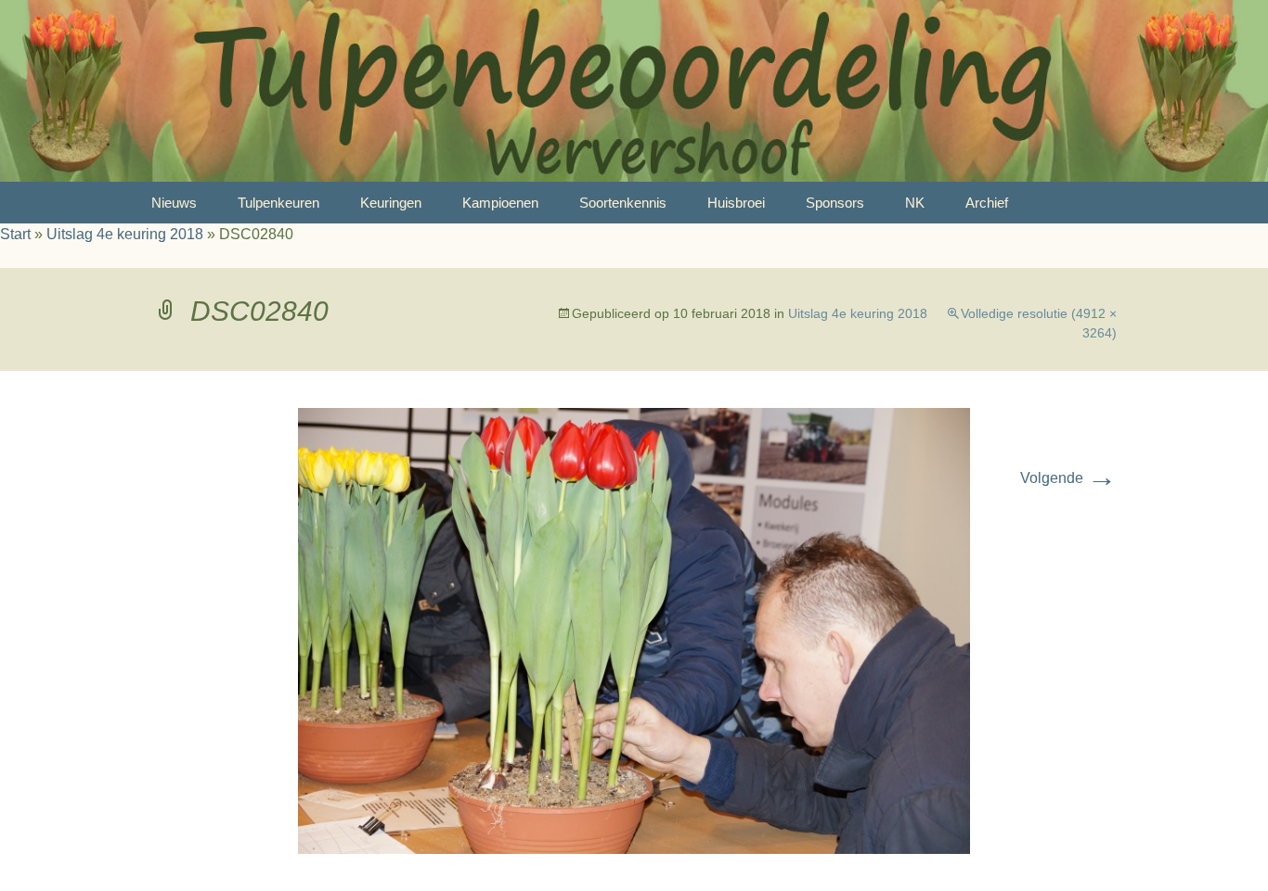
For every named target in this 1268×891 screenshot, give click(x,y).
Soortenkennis (622, 202)
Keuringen (390, 202)
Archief (986, 202)
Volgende (1068, 478)
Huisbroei (736, 202)
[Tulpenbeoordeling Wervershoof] (634, 91)
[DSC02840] (634, 630)
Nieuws (174, 202)
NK (915, 202)
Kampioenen (500, 202)
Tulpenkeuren (278, 202)
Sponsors (835, 202)
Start (15, 234)
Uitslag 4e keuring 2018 (124, 234)
